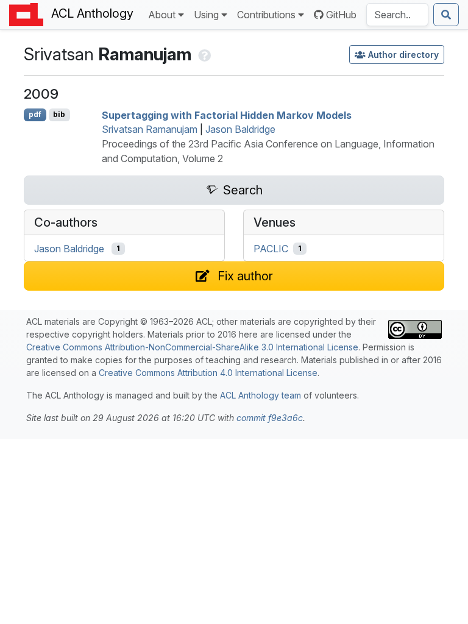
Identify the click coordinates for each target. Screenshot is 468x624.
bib (59, 114)
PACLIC (271, 249)
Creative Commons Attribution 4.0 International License (208, 372)
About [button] (162, 15)
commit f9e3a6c (269, 418)
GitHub (341, 15)
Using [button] (206, 15)
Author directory (403, 54)
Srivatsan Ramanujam (149, 129)
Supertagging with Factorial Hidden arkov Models (227, 114)
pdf (35, 114)
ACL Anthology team (260, 395)
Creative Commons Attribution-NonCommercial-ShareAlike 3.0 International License (192, 347)
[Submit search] (446, 14)
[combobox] (397, 14)
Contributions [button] (266, 15)
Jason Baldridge (240, 129)
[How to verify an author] (203, 54)
